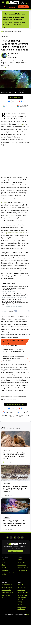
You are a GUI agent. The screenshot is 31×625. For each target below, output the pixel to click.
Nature (6, 36)
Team (3, 562)
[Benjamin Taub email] (12, 55)
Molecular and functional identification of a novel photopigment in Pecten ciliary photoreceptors (15, 288)
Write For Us (21, 562)
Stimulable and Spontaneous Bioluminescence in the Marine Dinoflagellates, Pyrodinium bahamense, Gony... (15, 302)
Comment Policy (6, 590)
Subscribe (5, 570)
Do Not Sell (21, 604)
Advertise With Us (23, 567)
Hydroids (4, 202)
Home (3, 559)
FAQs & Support (22, 570)
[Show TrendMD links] (28, 311)
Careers (4, 567)
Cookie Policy (22, 587)
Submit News (22, 565)
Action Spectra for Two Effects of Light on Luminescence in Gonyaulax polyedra (15, 294)
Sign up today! (15, 551)
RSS (27, 614)
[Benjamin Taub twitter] (9, 55)
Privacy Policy (22, 590)
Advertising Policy (23, 592)
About (3, 565)
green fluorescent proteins (15, 233)
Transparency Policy (7, 592)
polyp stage (11, 215)
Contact (20, 559)
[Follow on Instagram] (15, 537)
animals (7, 450)
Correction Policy (7, 587)
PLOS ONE (20, 124)
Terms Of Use (21, 584)
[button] (27, 2)
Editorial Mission (7, 584)
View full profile (5, 68)
